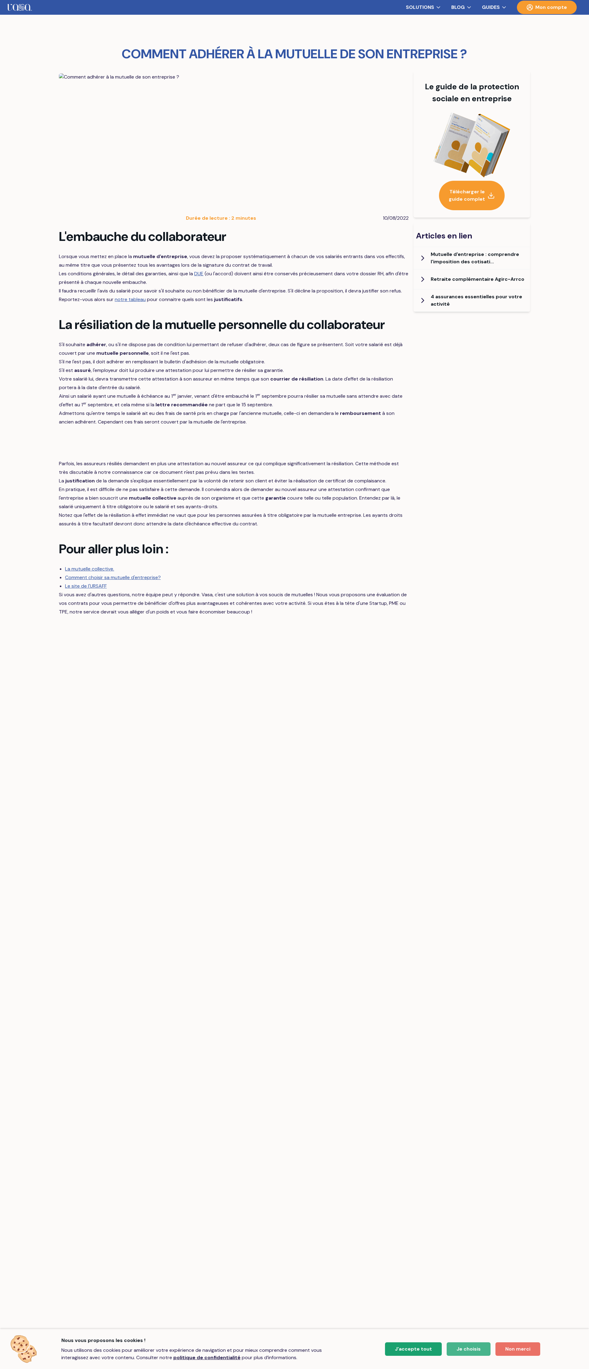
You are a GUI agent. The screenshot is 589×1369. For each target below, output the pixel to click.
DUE (198, 273)
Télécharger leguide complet (467, 195)
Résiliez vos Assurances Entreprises (234, 444)
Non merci (517, 1349)
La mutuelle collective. (89, 569)
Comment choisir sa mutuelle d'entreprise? (113, 577)
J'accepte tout (413, 1349)
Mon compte (551, 7)
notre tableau (130, 299)
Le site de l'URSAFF (86, 586)
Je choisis (468, 1349)
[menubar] (294, 7)
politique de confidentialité (207, 1357)
